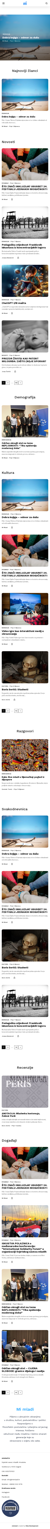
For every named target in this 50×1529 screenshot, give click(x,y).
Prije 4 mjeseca (16, 628)
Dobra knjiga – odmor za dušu (18, 116)
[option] (25, 37)
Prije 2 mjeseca (14, 126)
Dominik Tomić (7, 789)
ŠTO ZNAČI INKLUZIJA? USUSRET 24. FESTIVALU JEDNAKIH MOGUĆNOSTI (24, 188)
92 (16, 711)
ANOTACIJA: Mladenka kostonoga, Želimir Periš (21, 1114)
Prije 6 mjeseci (15, 686)
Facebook (5, 1497)
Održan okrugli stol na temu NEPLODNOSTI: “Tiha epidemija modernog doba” (19, 446)
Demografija (6, 440)
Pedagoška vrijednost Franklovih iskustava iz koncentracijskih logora (24, 246)
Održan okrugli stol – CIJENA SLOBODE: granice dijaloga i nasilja (23, 1369)
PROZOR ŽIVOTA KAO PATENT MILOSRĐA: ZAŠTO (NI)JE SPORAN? (24, 360)
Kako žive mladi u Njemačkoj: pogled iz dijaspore (23, 778)
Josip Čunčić (6, 371)
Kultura (5, 686)
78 (16, 1047)
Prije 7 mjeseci (16, 241)
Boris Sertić (6, 700)
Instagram (6, 1492)
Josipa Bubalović (8, 258)
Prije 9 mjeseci (14, 458)
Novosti (5, 355)
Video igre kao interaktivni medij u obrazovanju (23, 632)
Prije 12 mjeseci (15, 355)
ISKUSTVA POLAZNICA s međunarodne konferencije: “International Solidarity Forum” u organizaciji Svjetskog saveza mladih (24, 1247)
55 (16, 1392)
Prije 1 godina (16, 1126)
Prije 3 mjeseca (15, 183)
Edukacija (5, 113)
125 (16, 383)
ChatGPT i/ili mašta (14, 303)
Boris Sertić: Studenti (15, 689)
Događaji (5, 183)
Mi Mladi (5, 126)
